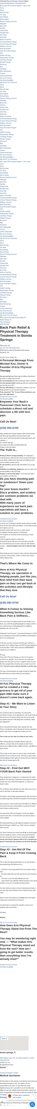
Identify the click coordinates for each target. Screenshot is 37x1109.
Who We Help (4, 12)
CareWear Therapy (6, 60)
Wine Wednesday (5, 71)
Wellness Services (6, 46)
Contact (2, 73)
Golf (1, 53)
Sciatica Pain (4, 30)
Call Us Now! (8, 596)
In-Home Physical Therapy (8, 44)
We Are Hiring (4, 19)
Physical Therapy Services (8, 21)
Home (2, 8)
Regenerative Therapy (7, 57)
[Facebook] (3, 1104)
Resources (3, 64)
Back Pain (3, 26)
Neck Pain (3, 35)
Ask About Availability (6, 80)
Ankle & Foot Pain (5, 39)
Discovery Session (6, 78)
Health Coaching (5, 55)
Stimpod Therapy (5, 62)
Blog (1, 66)
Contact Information (6, 75)
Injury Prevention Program (8, 51)
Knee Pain (3, 37)
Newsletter (3, 69)
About (2, 10)
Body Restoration (5, 48)
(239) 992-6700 (9, 427)
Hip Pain (2, 28)
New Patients (4, 17)
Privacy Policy (6, 1097)
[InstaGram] (6, 1104)
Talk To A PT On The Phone (8, 82)
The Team (3, 14)
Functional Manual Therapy (8, 42)
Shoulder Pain (4, 33)
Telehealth (3, 23)
